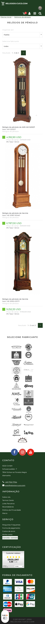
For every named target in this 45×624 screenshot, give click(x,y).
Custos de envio (8, 531)
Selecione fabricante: (10, 41)
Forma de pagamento (11, 528)
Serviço (7, 519)
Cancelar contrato (10, 538)
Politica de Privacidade (11, 510)
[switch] (5, 618)
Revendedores (8, 507)
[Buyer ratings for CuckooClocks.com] (13, 560)
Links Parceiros (8, 504)
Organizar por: (8, 30)
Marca (4, 513)
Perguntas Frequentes (11, 525)
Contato (8, 460)
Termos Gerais (8, 500)
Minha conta (7, 534)
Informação (11, 491)
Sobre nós (6, 497)
